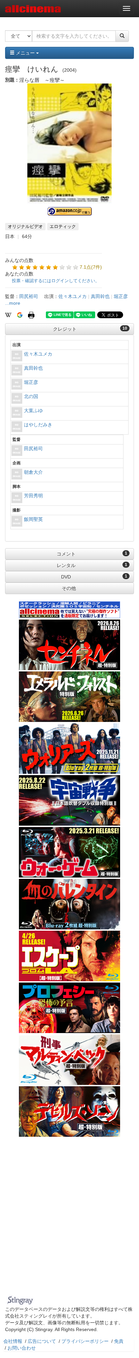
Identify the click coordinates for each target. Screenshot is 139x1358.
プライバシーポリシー (85, 1341)
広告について (42, 1341)
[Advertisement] (69, 1220)
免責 (118, 1341)
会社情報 (12, 1341)
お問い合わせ (21, 1348)
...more (12, 303)
